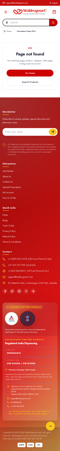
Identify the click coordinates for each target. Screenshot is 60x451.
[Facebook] (5, 291)
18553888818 (16, 402)
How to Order (9, 197)
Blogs (5, 220)
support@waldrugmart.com (21, 398)
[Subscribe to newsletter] (53, 132)
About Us (7, 176)
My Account (8, 192)
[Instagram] (19, 291)
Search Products (30, 82)
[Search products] (53, 22)
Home (9, 31)
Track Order (8, 225)
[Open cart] (54, 12)
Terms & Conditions (12, 241)
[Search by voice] (6, 22)
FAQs (5, 215)
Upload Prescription (12, 187)
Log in (54, 3)
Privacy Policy (9, 231)
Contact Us (8, 181)
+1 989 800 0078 (17, 406)
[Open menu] (6, 12)
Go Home (30, 73)
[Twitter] (12, 291)
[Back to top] (50, 426)
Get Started (8, 171)
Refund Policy (9, 236)
